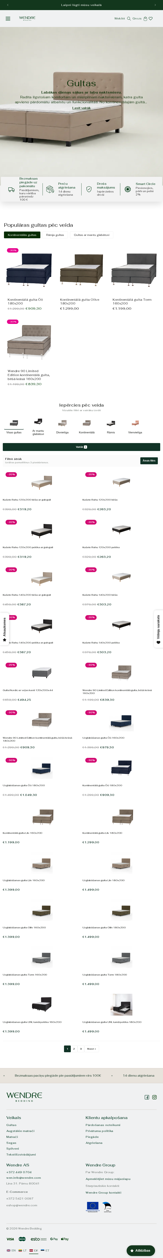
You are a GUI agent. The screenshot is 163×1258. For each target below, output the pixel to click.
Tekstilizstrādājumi (21, 1154)
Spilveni (12, 1148)
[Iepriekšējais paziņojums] (7, 5)
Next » (91, 1048)
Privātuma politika (99, 1131)
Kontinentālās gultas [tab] (22, 235)
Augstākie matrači (20, 1131)
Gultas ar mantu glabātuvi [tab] (91, 235)
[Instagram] (147, 1097)
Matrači (12, 1137)
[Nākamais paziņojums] (155, 5)
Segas (11, 1143)
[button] (8, 18)
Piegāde (92, 1137)
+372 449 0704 (19, 1172)
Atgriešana (94, 1143)
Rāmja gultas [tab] (55, 235)
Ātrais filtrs (149, 460)
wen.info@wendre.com (23, 1177)
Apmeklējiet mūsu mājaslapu (108, 1179)
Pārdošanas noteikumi (103, 1125)
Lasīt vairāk (81, 108)
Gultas (11, 1125)
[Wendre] (24, 1097)
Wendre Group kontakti (103, 1192)
